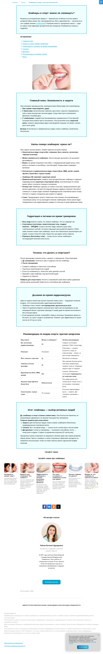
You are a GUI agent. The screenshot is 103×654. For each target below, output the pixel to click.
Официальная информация (13, 643)
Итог (25, 57)
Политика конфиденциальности (14, 646)
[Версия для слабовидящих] (101, 2)
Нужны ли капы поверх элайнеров (35, 44)
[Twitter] (58, 507)
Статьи (23, 2)
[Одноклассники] (54, 507)
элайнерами (40, 23)
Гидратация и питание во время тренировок (40, 46)
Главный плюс (28, 41)
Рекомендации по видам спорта (35, 54)
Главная (15, 2)
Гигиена (26, 49)
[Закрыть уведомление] (98, 635)
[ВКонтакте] (49, 507)
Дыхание (26, 51)
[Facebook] (44, 507)
